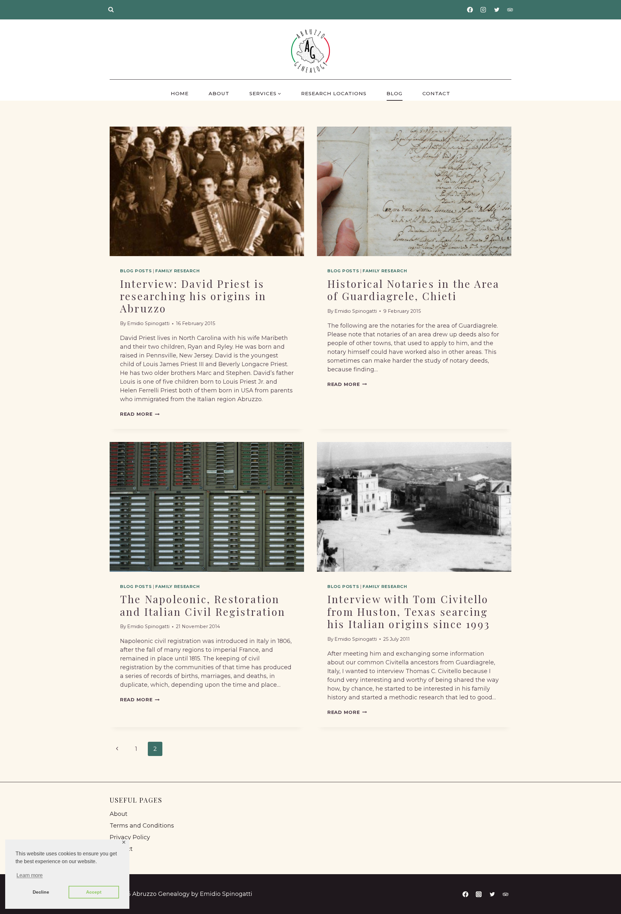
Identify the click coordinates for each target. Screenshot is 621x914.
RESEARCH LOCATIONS (333, 93)
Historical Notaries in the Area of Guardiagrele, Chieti (413, 289)
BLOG (394, 93)
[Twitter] (497, 10)
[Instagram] (483, 10)
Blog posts (136, 270)
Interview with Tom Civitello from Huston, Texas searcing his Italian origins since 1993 (408, 611)
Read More (139, 414)
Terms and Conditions (142, 825)
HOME (180, 93)
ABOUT (219, 93)
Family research (177, 270)
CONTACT (436, 93)
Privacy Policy (130, 837)
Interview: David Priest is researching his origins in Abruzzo (193, 295)
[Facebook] (470, 10)
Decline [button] (41, 892)
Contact (121, 848)
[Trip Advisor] (510, 10)
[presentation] (207, 191)
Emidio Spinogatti (148, 323)
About (118, 814)
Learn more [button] (29, 875)
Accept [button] (94, 892)
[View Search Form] (111, 10)
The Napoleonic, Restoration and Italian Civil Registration (202, 605)
